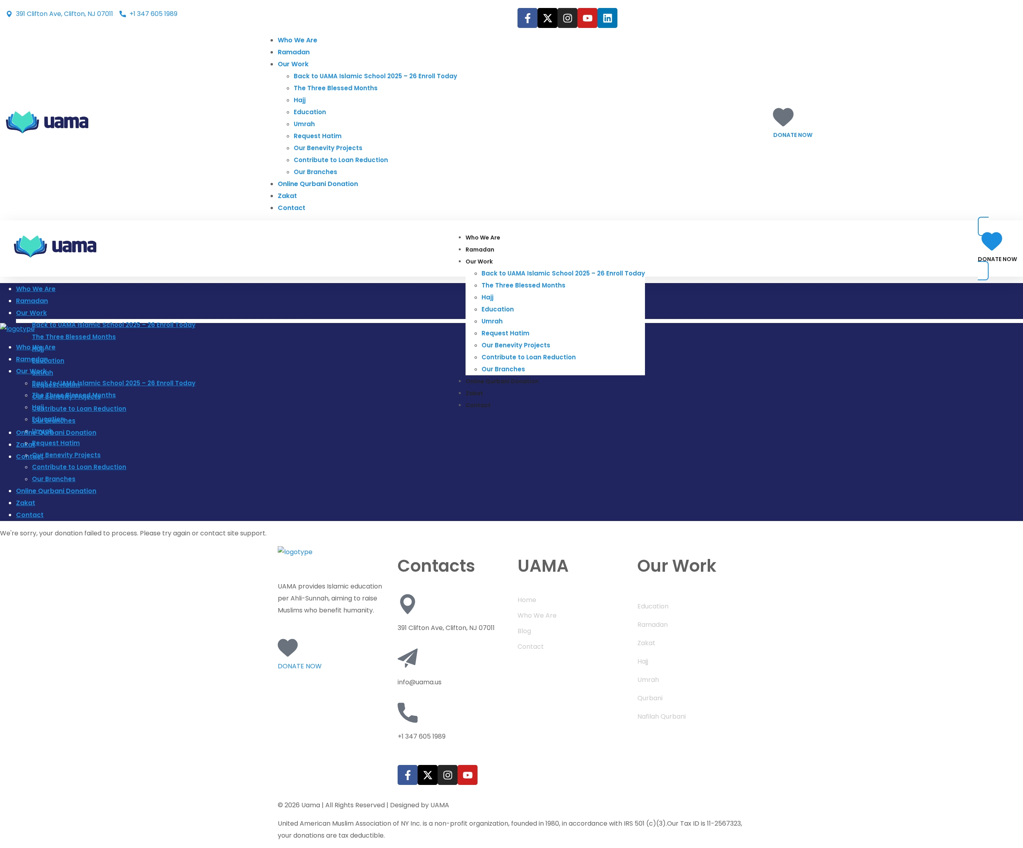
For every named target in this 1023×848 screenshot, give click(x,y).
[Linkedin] (607, 18)
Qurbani (650, 698)
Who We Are (537, 615)
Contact (530, 646)
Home (526, 599)
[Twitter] (547, 18)
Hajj (642, 661)
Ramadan (652, 624)
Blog (524, 631)
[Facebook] (527, 18)
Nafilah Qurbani (661, 716)
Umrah (648, 679)
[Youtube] (587, 18)
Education (653, 606)
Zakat (646, 643)
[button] (895, 124)
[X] (428, 775)
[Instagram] (567, 18)
